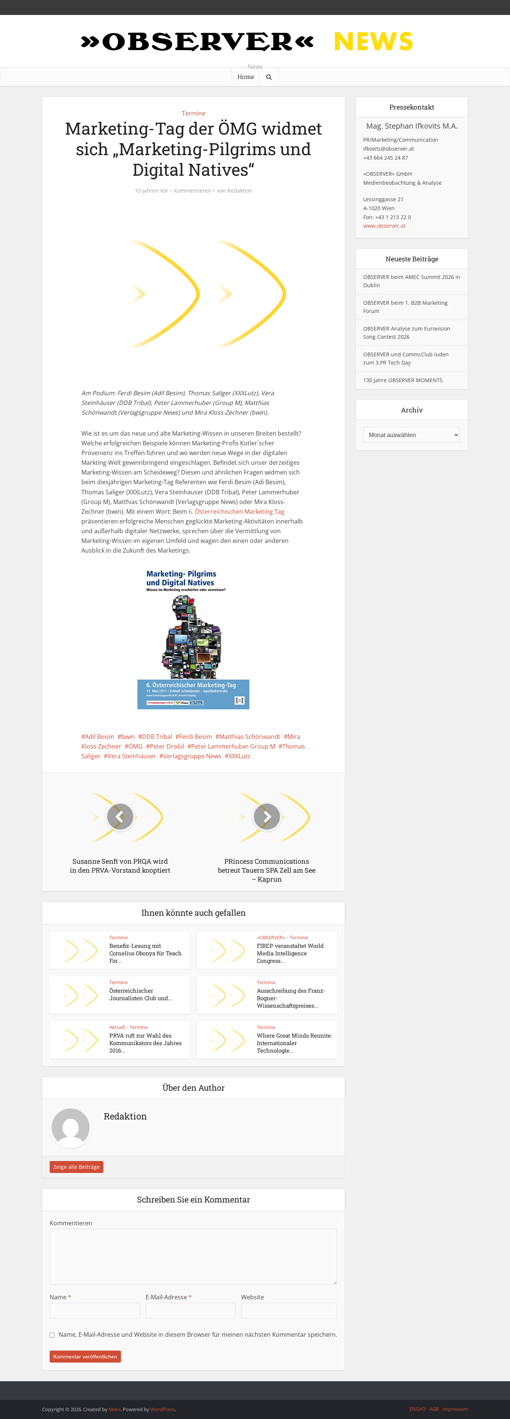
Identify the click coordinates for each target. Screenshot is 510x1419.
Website (252, 1297)
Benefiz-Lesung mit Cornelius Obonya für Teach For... (145, 953)
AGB (434, 1409)
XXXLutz (239, 756)
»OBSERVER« (271, 937)
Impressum (455, 1409)
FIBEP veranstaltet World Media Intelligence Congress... (290, 953)
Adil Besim (99, 736)
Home (245, 76)
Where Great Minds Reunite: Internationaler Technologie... (294, 1043)
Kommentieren (192, 190)
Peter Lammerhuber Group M (233, 746)
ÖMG (135, 746)
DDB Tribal (157, 736)
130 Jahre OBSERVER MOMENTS (403, 380)
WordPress (162, 1409)
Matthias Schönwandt (249, 736)
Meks (115, 1409)
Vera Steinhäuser (132, 756)
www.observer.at (384, 225)
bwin (128, 736)
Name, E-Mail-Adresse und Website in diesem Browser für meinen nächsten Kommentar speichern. (198, 1334)
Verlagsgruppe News (192, 756)
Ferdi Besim (195, 736)
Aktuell (117, 1027)
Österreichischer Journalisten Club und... (140, 994)
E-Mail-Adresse (169, 1297)
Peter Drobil (167, 746)
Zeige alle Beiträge (76, 1166)
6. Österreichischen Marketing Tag (236, 511)
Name (60, 1297)
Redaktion (239, 190)
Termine (193, 113)
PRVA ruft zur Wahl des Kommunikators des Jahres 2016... (145, 1043)
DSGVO (418, 1409)
